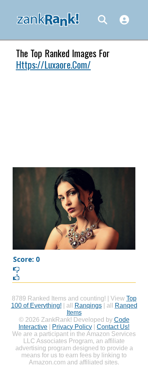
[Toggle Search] (103, 20)
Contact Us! (113, 326)
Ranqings (88, 305)
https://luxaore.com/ (53, 64)
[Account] (124, 20)
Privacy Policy (72, 326)
